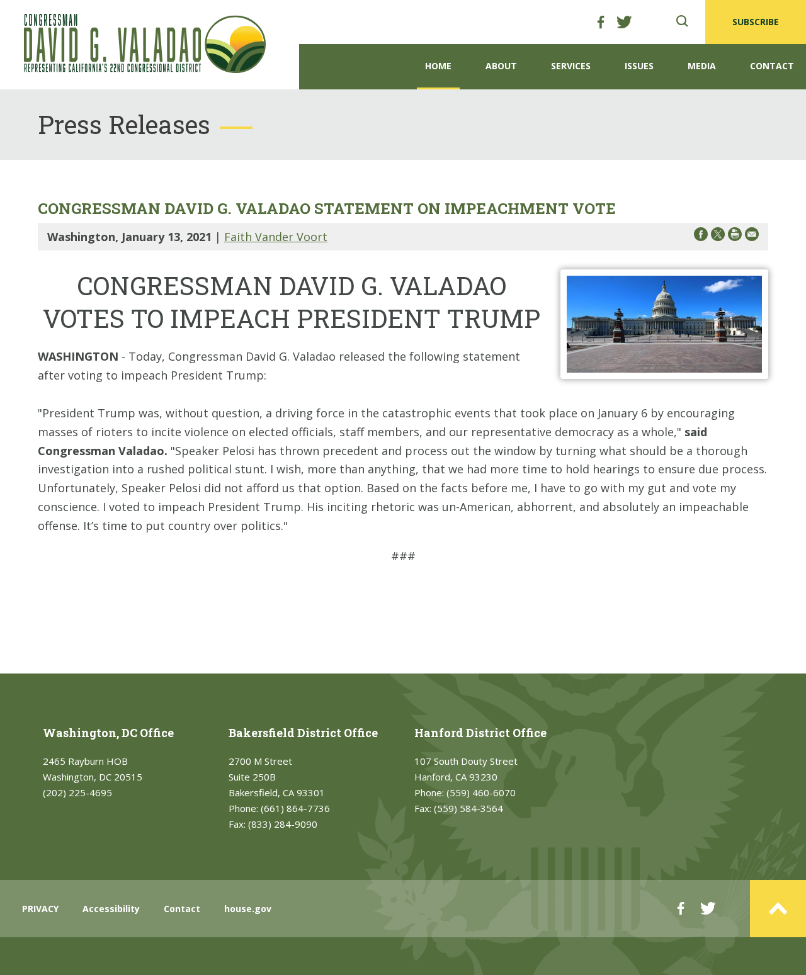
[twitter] (624, 22)
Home (438, 66)
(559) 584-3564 (468, 808)
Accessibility (111, 909)
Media (702, 66)
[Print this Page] (735, 236)
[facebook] (601, 22)
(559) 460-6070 (481, 792)
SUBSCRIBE (755, 22)
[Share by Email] (752, 236)
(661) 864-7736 (295, 808)
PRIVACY (40, 909)
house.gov (247, 909)
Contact (772, 66)
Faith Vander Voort (275, 236)
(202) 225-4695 (77, 792)
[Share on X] (718, 236)
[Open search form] (682, 22)
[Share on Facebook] (701, 236)
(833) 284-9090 (282, 824)
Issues (639, 66)
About (501, 66)
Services (571, 66)
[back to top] (778, 908)
